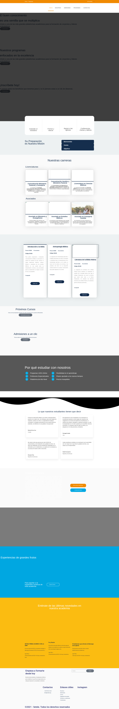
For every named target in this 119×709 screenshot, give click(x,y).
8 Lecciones (36, 250)
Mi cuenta (89, 1)
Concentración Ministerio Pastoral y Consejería (37, 184)
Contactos (86, 7)
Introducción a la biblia (36, 247)
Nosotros (58, 7)
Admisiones (67, 7)
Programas (77, 7)
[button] (93, 8)
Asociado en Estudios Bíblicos (59, 217)
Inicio (50, 7)
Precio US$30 (28, 250)
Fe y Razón (52, 642)
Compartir (27, 275)
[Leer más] (27, 503)
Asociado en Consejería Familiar (83, 217)
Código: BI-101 (28, 253)
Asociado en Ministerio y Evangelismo (38, 217)
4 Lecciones (85, 263)
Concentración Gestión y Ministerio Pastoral (60, 182)
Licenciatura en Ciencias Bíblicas (83, 184)
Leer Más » (27, 653)
